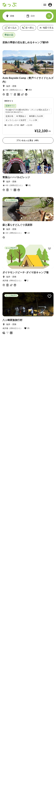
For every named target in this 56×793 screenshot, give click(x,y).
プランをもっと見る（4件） (28, 140)
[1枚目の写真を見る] (17, 71)
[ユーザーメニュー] (48, 5)
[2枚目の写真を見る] (21, 71)
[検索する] (49, 16)
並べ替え (29, 27)
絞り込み (12, 27)
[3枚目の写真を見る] (26, 71)
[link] (28, 97)
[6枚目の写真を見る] (39, 71)
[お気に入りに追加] (49, 54)
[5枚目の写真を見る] (34, 71)
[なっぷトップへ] (9, 5)
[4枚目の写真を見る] (30, 71)
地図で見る (48, 27)
